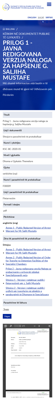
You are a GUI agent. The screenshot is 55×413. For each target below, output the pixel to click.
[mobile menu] (49, 4)
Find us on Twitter (43, 21)
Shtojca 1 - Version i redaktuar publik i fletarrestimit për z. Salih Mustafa (25, 281)
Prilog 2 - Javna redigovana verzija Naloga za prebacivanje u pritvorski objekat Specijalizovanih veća (28, 272)
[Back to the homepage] (23, 7)
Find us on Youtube (46, 21)
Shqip (41, 17)
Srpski (49, 17)
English (32, 17)
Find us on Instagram (50, 21)
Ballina (10, 29)
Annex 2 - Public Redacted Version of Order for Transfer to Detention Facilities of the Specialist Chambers (28, 261)
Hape (7, 316)
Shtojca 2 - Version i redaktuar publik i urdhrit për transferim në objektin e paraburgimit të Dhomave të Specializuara (27, 291)
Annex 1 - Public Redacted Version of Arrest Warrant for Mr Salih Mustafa (28, 229)
